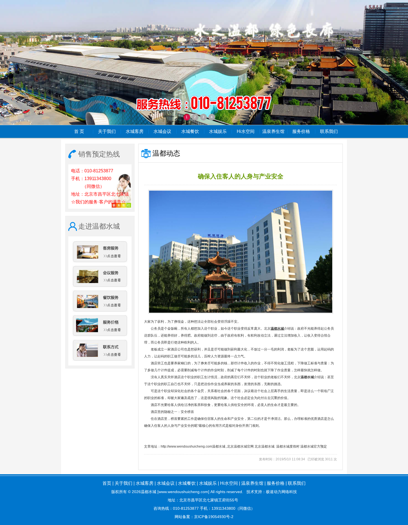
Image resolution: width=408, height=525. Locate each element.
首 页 (79, 131)
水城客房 (134, 131)
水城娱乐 (218, 131)
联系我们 (329, 131)
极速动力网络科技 (281, 491)
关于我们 (107, 131)
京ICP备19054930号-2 (213, 516)
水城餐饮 (190, 131)
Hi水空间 (246, 131)
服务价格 (301, 131)
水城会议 (162, 131)
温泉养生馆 (273, 131)
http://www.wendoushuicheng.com (186, 446)
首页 (106, 483)
